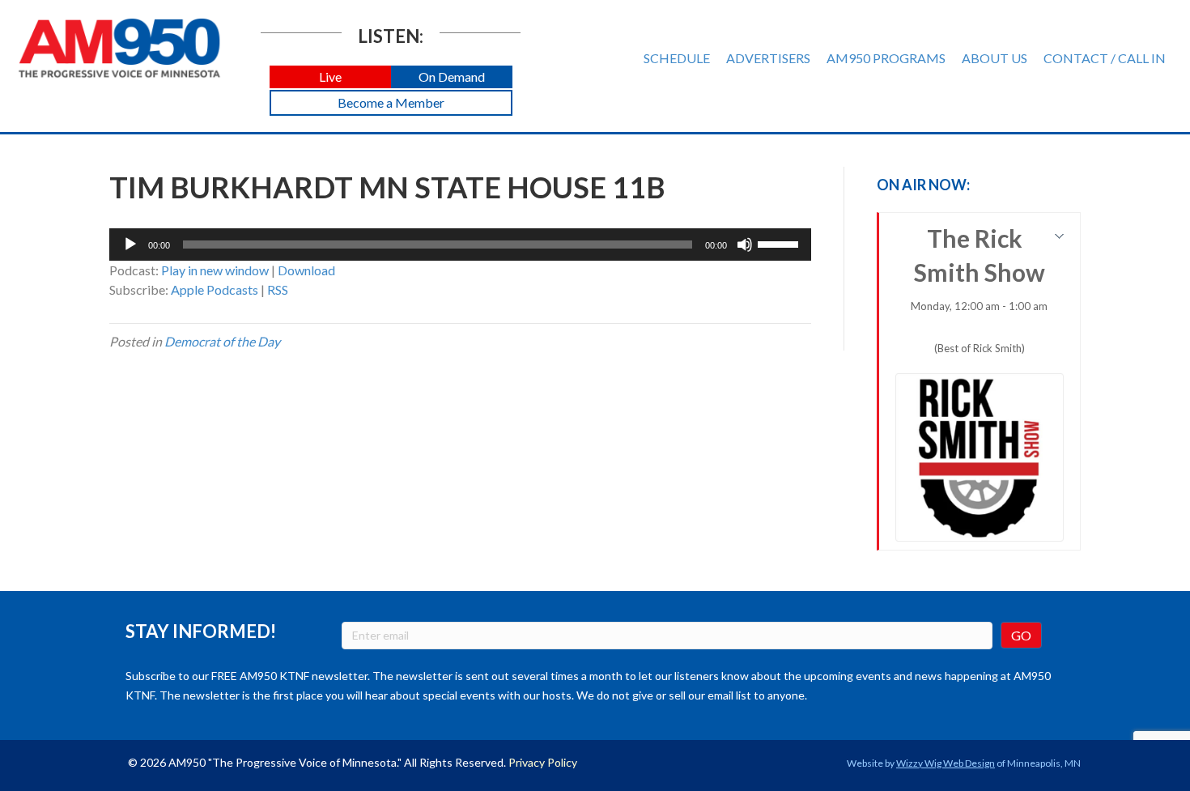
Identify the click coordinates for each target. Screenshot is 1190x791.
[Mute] (745, 244)
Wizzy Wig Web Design (945, 763)
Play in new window (215, 270)
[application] (460, 244)
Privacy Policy (542, 762)
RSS (277, 289)
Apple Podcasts (214, 289)
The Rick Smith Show (979, 289)
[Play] (130, 244)
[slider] (780, 242)
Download (306, 270)
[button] (330, 77)
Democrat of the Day (222, 341)
